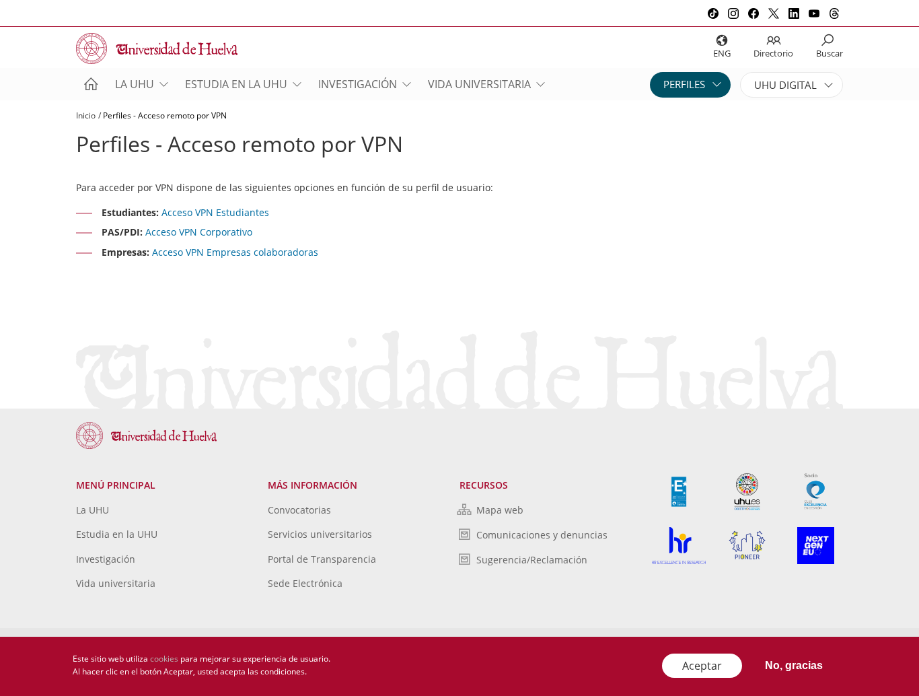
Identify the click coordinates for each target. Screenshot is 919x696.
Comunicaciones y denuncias (542, 534)
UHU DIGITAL (785, 85)
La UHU (134, 84)
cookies (164, 658)
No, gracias (794, 665)
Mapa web (499, 509)
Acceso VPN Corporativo (198, 231)
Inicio (86, 115)
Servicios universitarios (320, 534)
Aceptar (702, 665)
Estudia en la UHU (236, 84)
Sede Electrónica (305, 583)
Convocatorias (299, 509)
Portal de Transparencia (322, 559)
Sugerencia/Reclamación (531, 559)
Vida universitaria (479, 84)
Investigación (357, 84)
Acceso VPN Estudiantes (215, 212)
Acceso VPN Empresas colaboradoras (235, 252)
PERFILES (684, 84)
